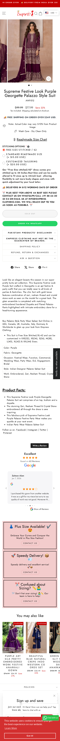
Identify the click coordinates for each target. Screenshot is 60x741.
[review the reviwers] (11, 484)
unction (34, 357)
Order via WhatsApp (30, 223)
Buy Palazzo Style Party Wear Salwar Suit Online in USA (27, 322)
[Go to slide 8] (27, 505)
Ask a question (30, 258)
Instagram (32, 429)
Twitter (43, 429)
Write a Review (40, 445)
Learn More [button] (11, 728)
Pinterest (7, 433)
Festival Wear (21, 357)
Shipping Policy (30, 246)
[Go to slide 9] (30, 505)
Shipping (26, 110)
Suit (43, 368)
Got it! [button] (30, 736)
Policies (29, 687)
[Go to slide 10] (32, 505)
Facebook (21, 429)
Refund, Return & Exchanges (30, 252)
